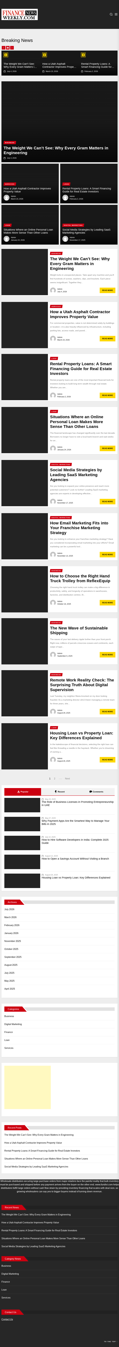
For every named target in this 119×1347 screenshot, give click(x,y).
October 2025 (11, 949)
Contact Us (7, 1319)
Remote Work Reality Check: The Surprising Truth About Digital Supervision (82, 685)
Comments (97, 792)
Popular (24, 792)
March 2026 (10, 917)
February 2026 (11, 925)
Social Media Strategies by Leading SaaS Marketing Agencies (76, 475)
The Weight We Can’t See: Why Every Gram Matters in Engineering (20, 67)
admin (13, 196)
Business (9, 1016)
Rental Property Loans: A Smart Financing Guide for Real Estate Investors (96, 67)
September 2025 (12, 957)
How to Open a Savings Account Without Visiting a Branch (75, 858)
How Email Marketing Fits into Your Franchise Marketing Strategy (79, 528)
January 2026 (11, 933)
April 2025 (9, 989)
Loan (7, 1040)
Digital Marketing (13, 1024)
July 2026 (9, 909)
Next (67, 778)
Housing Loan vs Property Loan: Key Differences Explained (76, 877)
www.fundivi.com (104, 1184)
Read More (107, 290)
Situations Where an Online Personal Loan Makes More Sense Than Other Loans (28, 231)
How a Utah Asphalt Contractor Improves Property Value (59, 67)
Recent (61, 792)
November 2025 (12, 941)
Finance (8, 1032)
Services (8, 1048)
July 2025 (9, 973)
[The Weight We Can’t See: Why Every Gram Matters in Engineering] (59, 121)
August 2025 (10, 965)
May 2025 (9, 981)
